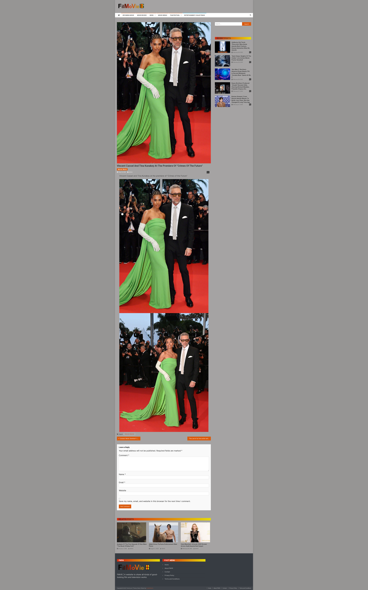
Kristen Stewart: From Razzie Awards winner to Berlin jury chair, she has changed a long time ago (241, 99)
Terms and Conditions (172, 579)
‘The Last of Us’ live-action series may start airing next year (200, 438)
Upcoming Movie (128, 15)
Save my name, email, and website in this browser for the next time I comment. (155, 501)
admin (131, 172)
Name (122, 474)
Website (122, 490)
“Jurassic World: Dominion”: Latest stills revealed (129, 438)
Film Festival (175, 15)
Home (167, 565)
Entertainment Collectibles (194, 15)
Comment (124, 455)
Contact (167, 572)
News (152, 15)
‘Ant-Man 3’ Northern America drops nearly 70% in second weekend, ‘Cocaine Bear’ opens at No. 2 (241, 73)
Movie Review (142, 15)
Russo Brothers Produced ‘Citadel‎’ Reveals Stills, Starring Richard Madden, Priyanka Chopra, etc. (240, 86)
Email (122, 482)
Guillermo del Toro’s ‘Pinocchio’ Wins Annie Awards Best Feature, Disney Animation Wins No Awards (241, 46)
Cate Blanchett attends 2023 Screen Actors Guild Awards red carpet (194, 545)
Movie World (162, 15)
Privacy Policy (169, 575)
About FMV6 (169, 568)
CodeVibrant (149, 588)
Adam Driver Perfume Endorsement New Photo (163, 545)
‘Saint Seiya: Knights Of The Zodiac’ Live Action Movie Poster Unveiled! (241, 58)
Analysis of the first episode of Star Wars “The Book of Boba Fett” (132, 545)
